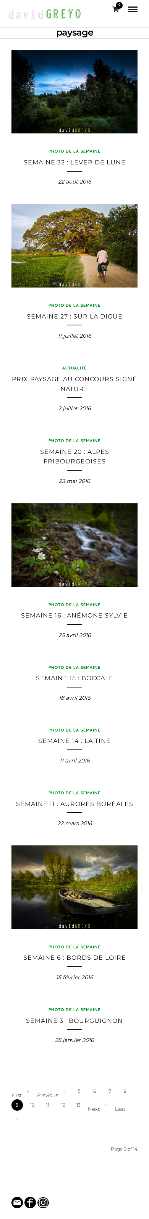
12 (63, 1105)
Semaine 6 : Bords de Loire (74, 957)
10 (32, 1105)
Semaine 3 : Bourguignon (74, 1020)
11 (47, 1105)
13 (78, 1105)
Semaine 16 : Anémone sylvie (74, 615)
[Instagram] (79, 1187)
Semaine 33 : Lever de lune (75, 162)
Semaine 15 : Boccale (74, 678)
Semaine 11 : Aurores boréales (74, 804)
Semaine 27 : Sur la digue (75, 316)
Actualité (74, 368)
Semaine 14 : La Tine (74, 740)
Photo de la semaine (74, 151)
